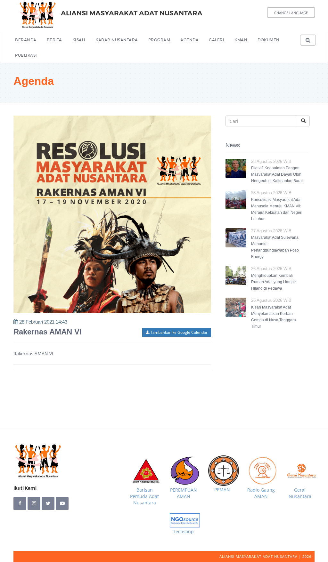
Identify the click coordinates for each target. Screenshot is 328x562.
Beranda (26, 39)
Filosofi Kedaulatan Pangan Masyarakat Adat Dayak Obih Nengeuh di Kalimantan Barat (277, 174)
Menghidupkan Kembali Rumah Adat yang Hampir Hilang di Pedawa (273, 282)
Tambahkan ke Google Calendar (178, 332)
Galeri (216, 39)
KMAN (240, 39)
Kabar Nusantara (116, 39)
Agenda (189, 39)
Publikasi (26, 55)
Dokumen (269, 39)
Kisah (79, 39)
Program (159, 39)
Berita (54, 39)
